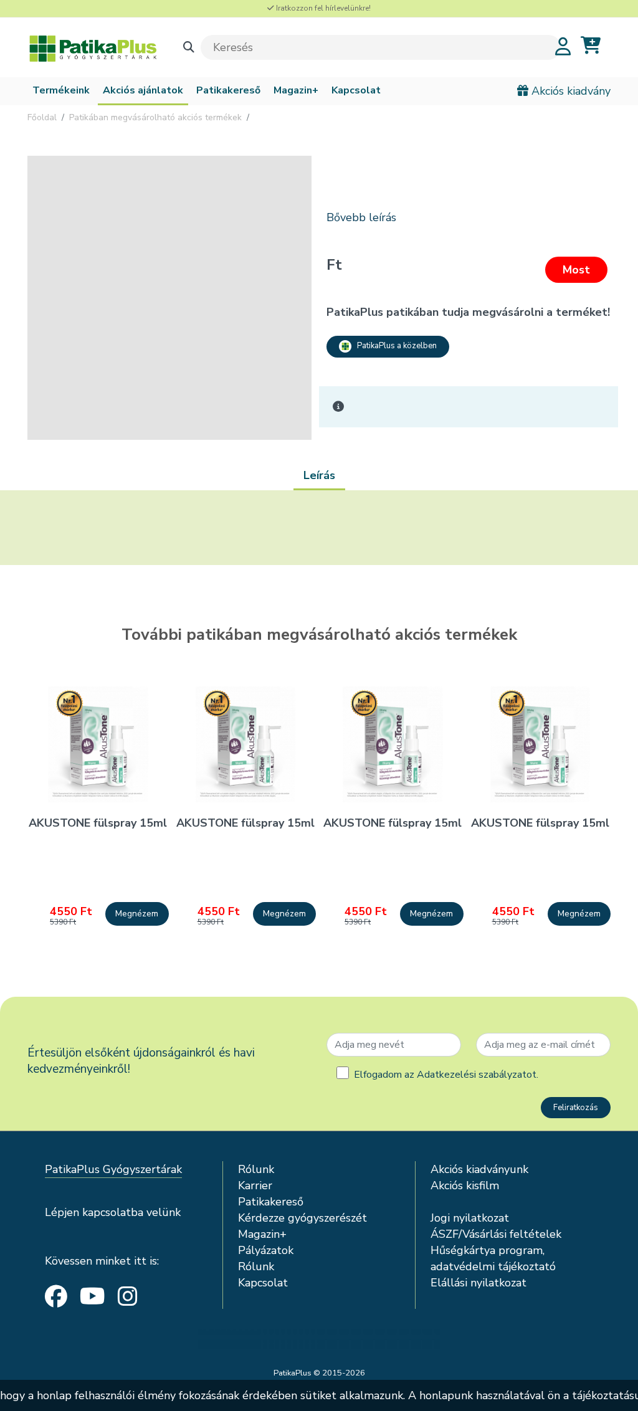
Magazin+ (296, 90)
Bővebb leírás (361, 217)
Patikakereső (228, 90)
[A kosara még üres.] (591, 46)
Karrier (255, 1185)
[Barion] (319, 1339)
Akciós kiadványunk (479, 1169)
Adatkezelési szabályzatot (476, 1074)
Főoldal (42, 117)
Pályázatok (265, 1250)
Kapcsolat (356, 90)
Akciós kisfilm (465, 1185)
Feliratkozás (575, 1107)
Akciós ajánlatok (143, 90)
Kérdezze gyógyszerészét (302, 1217)
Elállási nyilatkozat (478, 1282)
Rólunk (256, 1169)
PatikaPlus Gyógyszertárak (113, 1169)
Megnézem (136, 913)
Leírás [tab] (319, 475)
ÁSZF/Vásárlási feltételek (496, 1234)
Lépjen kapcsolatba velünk (113, 1212)
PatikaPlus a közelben (394, 345)
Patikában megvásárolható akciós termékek (155, 117)
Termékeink (61, 90)
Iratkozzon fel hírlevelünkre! (322, 8)
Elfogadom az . (446, 1074)
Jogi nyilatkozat (470, 1217)
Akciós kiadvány (569, 90)
